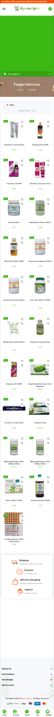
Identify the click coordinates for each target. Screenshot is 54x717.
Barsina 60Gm (14, 222)
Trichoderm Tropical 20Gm (14, 145)
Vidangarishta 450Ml (40, 145)
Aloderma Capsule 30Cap (40, 342)
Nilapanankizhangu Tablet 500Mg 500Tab (40, 462)
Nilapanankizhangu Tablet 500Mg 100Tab (14, 462)
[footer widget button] (27, 668)
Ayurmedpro (27, 698)
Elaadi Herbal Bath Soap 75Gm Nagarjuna (40, 385)
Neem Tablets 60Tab (14, 500)
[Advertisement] (27, 43)
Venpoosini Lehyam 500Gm (14, 300)
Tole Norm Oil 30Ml (13, 183)
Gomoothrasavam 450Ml (40, 500)
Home (20, 89)
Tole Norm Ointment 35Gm (40, 183)
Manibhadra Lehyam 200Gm (14, 342)
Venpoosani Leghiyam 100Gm (40, 261)
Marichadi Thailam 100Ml (14, 261)
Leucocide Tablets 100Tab (40, 300)
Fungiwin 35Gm (40, 423)
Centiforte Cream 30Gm (13, 423)
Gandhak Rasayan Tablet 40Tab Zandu (14, 540)
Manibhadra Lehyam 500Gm (40, 222)
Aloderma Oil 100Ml (14, 384)
